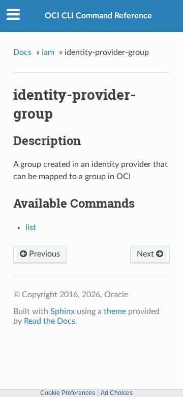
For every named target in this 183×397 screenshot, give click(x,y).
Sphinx (62, 311)
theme (115, 311)
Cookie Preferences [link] (67, 392)
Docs (22, 52)
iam (48, 52)
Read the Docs (49, 321)
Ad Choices (117, 392)
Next (146, 254)
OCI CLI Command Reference (98, 16)
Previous (43, 254)
